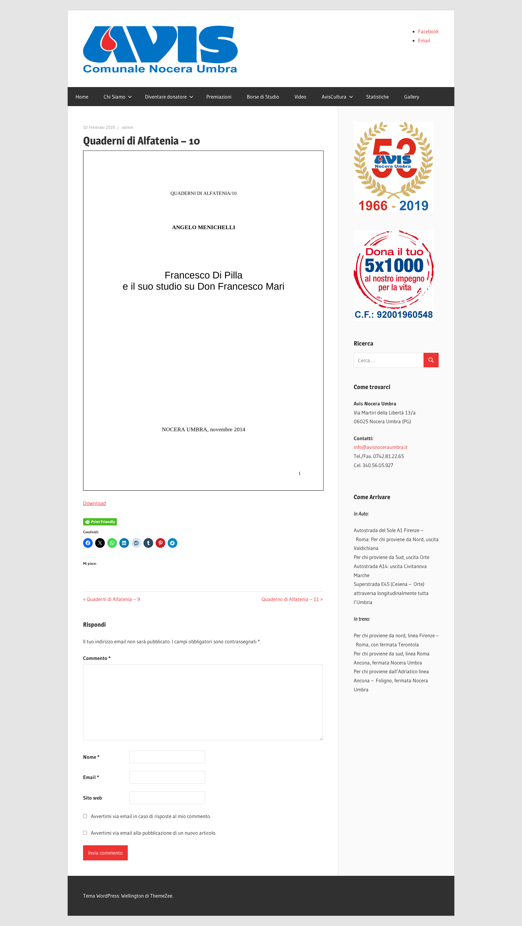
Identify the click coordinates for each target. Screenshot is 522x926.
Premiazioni (218, 96)
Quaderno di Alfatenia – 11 (290, 599)
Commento (97, 658)
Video (300, 96)
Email (424, 40)
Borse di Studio (263, 96)
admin (128, 127)
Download (94, 503)
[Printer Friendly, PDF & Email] (100, 521)
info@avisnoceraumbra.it (381, 447)
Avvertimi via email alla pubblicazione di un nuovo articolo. (153, 833)
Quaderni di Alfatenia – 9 (113, 599)
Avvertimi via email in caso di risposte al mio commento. (151, 816)
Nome (91, 757)
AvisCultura (334, 96)
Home (82, 96)
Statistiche (377, 96)
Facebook (428, 31)
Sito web (92, 797)
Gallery (411, 96)
